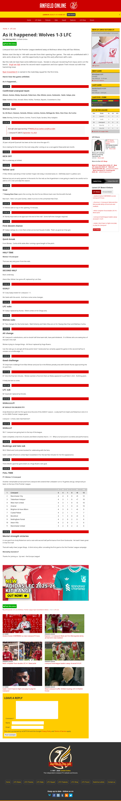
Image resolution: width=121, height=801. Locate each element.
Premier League (28, 610)
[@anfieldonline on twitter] (70, 795)
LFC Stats (40, 782)
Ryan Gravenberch (10, 72)
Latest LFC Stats (98, 105)
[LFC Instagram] (58, 795)
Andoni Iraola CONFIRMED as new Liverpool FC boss (21, 636)
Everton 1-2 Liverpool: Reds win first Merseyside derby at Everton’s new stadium (64, 637)
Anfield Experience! (105, 172)
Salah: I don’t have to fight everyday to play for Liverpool (19, 690)
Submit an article (98, 782)
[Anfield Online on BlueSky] (50, 795)
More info (101, 158)
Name (8, 723)
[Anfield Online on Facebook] (54, 795)
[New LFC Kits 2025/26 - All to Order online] (46, 600)
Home (5, 29)
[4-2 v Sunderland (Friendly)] (94, 101)
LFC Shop (104, 161)
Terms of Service (60, 731)
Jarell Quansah (8, 610)
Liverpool (110, 181)
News (96, 192)
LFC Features (63, 782)
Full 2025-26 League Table (100, 131)
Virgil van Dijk (14, 64)
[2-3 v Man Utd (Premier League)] (116, 101)
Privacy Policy (46, 731)
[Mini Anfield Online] (62, 795)
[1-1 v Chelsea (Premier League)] (111, 101)
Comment (10, 718)
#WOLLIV (33, 129)
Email (8, 727)
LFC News (17, 782)
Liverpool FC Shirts (112, 168)
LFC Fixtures (28, 782)
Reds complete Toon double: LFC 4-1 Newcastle (19, 663)
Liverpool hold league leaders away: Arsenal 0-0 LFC (63, 663)
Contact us (111, 782)
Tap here (96, 65)
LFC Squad (51, 782)
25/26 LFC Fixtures (98, 80)
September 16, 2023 (30, 133)
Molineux (20, 610)
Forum (107, 192)
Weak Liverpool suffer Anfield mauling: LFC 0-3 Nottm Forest (64, 690)
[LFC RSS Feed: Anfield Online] (66, 795)
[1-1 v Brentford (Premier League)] (100, 101)
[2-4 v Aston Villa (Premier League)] (105, 101)
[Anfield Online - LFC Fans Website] (60, 6)
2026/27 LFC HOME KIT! (59, 15)
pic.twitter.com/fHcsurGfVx (46, 129)
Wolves (46, 610)
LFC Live (13, 29)
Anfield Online (65, 771)
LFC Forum (85, 782)
